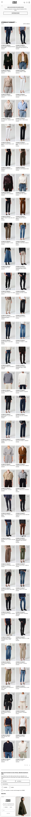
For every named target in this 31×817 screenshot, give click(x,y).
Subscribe (3, 793)
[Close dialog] (29, 798)
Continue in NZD (15, 13)
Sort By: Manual (26, 23)
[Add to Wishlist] (13, 29)
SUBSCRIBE (8, 813)
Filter (2, 23)
